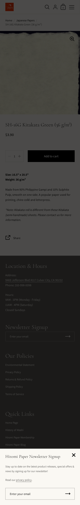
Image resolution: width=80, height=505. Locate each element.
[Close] (73, 455)
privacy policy (24, 480)
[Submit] (67, 494)
